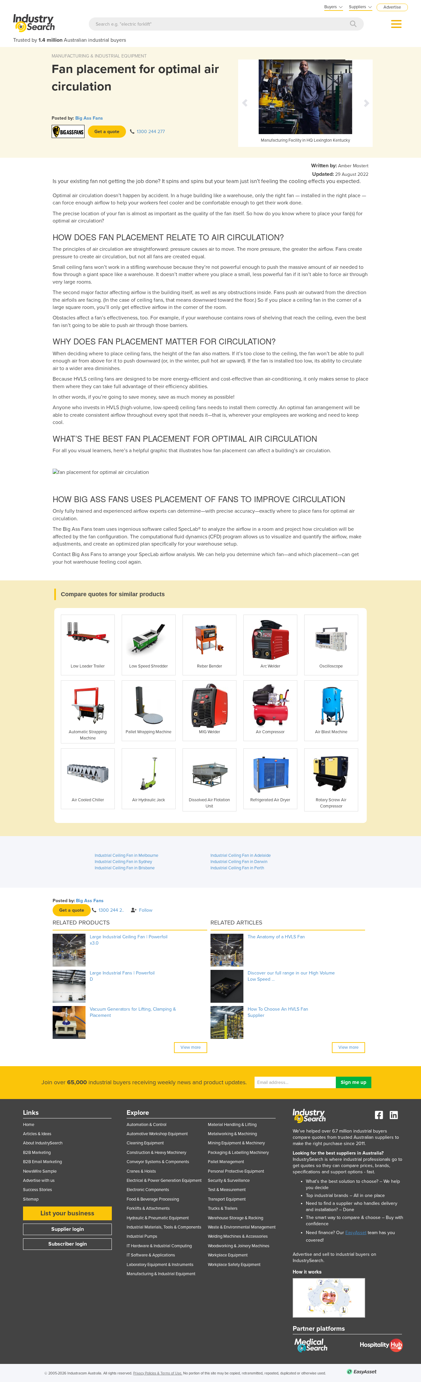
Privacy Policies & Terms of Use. (157, 1373)
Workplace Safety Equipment (234, 1264)
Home (28, 1124)
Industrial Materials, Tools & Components (164, 1227)
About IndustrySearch (42, 1143)
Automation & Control (146, 1124)
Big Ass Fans (89, 118)
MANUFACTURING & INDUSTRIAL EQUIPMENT (99, 56)
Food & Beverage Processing (153, 1199)
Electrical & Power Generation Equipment (164, 1180)
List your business (67, 1213)
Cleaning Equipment (145, 1143)
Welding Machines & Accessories (238, 1236)
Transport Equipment (227, 1199)
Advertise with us (39, 1180)
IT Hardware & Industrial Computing (159, 1246)
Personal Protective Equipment (236, 1171)
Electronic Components (148, 1189)
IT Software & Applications (151, 1255)
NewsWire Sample (40, 1171)
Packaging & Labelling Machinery (238, 1152)
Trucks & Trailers (222, 1208)
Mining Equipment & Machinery (236, 1143)
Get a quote (106, 131)
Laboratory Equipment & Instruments (160, 1264)
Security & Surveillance (229, 1180)
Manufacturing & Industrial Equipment (161, 1274)
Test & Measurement (227, 1189)
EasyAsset (355, 1232)
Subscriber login (67, 1244)
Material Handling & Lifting (232, 1124)
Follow (145, 910)
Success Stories (37, 1189)
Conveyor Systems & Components (158, 1161)
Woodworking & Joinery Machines (238, 1246)
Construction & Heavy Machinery (156, 1152)
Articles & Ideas (37, 1133)
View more (191, 1047)
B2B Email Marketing (42, 1161)
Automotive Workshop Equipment (157, 1133)
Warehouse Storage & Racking (235, 1218)
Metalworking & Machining (232, 1133)
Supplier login (67, 1229)
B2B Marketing (37, 1152)
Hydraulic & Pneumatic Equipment (158, 1218)
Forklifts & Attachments (148, 1208)
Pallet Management (226, 1161)
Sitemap (30, 1199)
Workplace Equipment (228, 1255)
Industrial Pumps (142, 1236)
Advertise (392, 7)
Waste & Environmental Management (242, 1227)
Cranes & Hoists (141, 1171)
